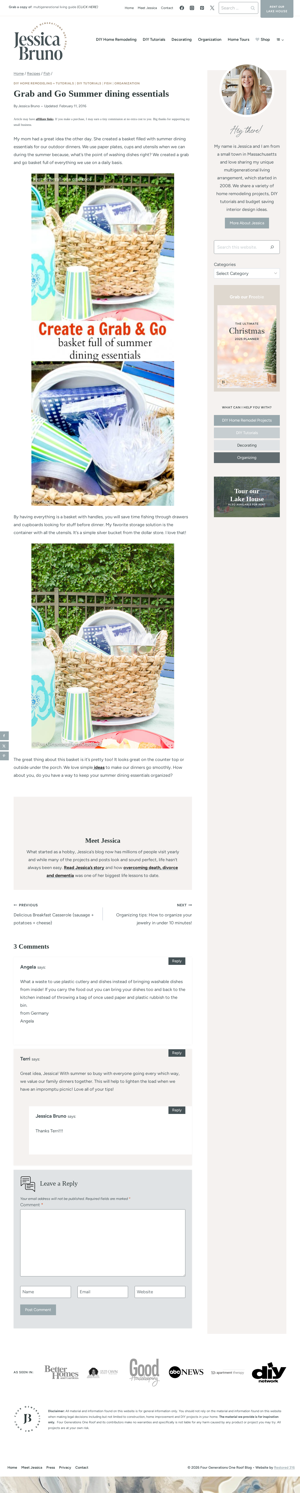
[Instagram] (192, 8)
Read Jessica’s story (84, 867)
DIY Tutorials (154, 39)
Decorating (182, 39)
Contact (167, 8)
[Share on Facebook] (4, 735)
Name (28, 1291)
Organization (209, 39)
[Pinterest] (202, 8)
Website (145, 1291)
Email (85, 1291)
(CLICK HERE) (87, 7)
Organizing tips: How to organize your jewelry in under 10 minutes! (154, 914)
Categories (225, 264)
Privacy (65, 1467)
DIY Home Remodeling (116, 39)
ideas (99, 767)
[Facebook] (181, 8)
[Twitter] (212, 8)
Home (129, 8)
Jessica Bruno (29, 106)
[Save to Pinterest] (4, 756)
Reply (177, 961)
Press (50, 1467)
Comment (31, 1204)
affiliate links (44, 119)
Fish (108, 83)
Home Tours (238, 39)
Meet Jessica (147, 8)
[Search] (272, 247)
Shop (265, 39)
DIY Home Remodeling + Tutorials (44, 83)
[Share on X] (4, 745)
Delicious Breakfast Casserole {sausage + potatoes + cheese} (54, 914)
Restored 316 (284, 1467)
